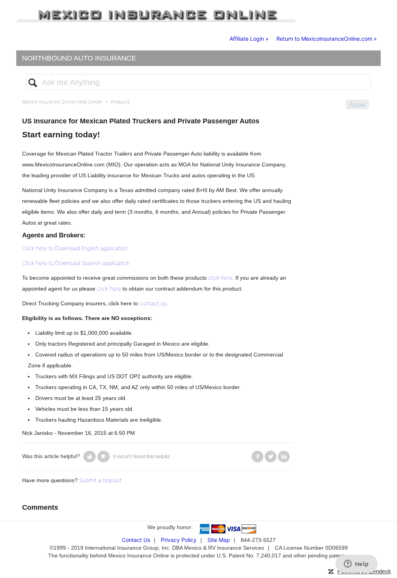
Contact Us (136, 539)
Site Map (218, 539)
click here (220, 277)
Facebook (257, 456)
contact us (153, 303)
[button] (89, 456)
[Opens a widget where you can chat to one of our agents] (356, 564)
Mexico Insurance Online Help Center (62, 102)
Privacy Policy (179, 539)
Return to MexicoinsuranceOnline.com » (326, 38)
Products (120, 102)
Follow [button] (357, 104)
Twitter (270, 456)
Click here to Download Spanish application (76, 263)
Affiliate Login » (249, 38)
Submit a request (100, 480)
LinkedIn (284, 456)
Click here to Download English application (75, 248)
